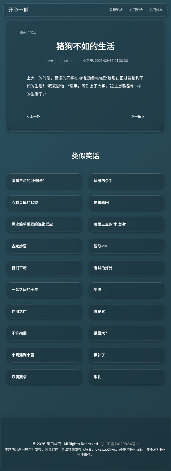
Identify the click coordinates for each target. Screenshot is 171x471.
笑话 (33, 32)
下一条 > (137, 116)
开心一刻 (18, 10)
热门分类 (156, 10)
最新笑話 (116, 10)
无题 (66, 60)
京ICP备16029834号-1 (120, 444)
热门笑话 (136, 10)
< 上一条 (33, 116)
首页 (23, 32)
